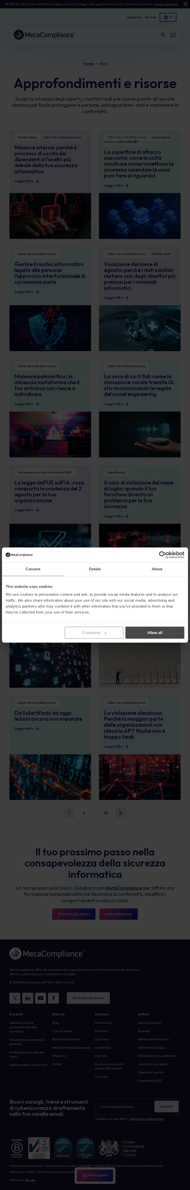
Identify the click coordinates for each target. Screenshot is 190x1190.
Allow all (154, 633)
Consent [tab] (32, 569)
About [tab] (157, 569)
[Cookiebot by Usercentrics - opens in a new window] (162, 555)
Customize (91, 633)
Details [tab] (95, 569)
